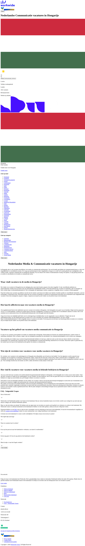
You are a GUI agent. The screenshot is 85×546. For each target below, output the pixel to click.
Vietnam (6, 223)
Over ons (6, 496)
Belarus (6, 217)
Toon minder (4, 447)
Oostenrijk (6, 197)
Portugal (6, 189)
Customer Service (8, 249)
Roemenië (6, 190)
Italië (5, 186)
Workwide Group (15, 544)
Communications (8, 250)
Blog (5, 493)
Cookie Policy (7, 540)
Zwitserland (7, 211)
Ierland (6, 205)
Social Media (7, 255)
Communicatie (8, 244)
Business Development (10, 241)
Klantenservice (8, 247)
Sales (5, 252)
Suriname (6, 215)
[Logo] (42, 4)
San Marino (7, 226)
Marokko (6, 206)
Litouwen (6, 212)
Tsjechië (6, 192)
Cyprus (6, 200)
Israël (5, 220)
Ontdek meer (4, 170)
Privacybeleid (7, 538)
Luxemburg (7, 199)
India (5, 203)
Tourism (6, 253)
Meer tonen (4, 232)
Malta (5, 193)
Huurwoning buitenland (10, 495)
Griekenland (7, 183)
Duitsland (6, 177)
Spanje (6, 181)
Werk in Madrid (8, 490)
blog (15, 409)
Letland (6, 218)
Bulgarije (6, 196)
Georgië (6, 221)
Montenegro (7, 224)
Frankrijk (6, 178)
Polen (5, 187)
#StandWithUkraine (9, 9)
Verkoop (6, 243)
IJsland (6, 227)
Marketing (6, 246)
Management (7, 240)
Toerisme (6, 238)
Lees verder (4, 483)
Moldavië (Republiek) (10, 202)
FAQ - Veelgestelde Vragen (11, 503)
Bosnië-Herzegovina (9, 229)
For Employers (8, 502)
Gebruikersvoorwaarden (10, 541)
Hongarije (6, 184)
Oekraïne (6, 209)
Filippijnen (7, 208)
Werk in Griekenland (9, 492)
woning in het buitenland (12, 411)
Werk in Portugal (8, 489)
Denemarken (7, 214)
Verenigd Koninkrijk (9, 180)
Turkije (6, 195)
